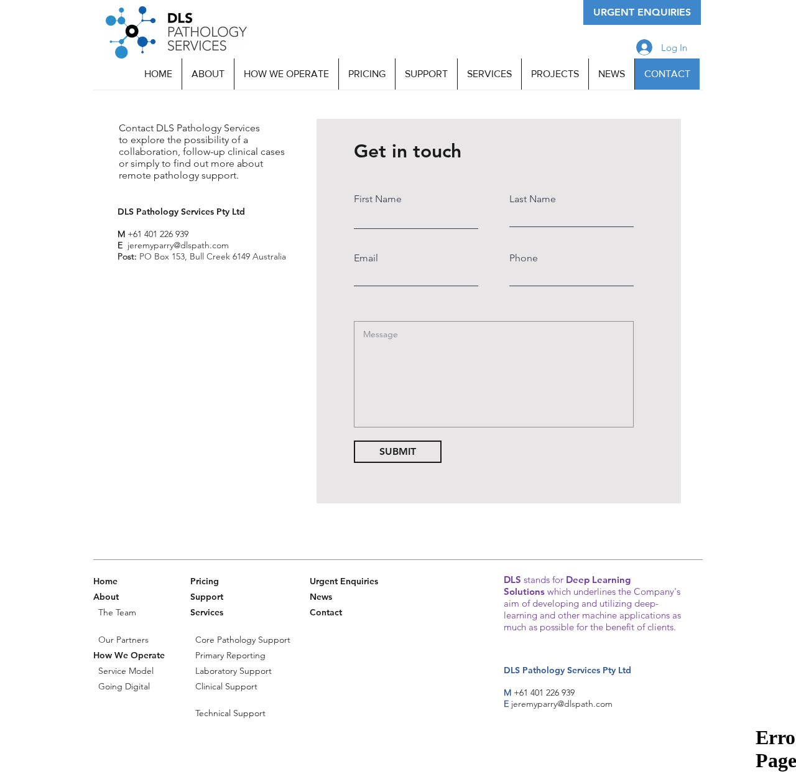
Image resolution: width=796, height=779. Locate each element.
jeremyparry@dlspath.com (562, 703)
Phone (523, 258)
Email (366, 258)
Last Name (532, 199)
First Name (378, 199)
